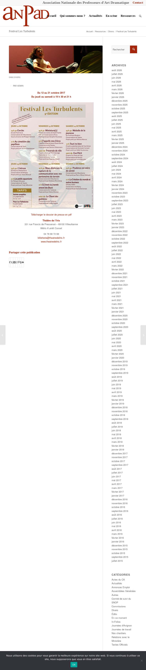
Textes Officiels (120, 644)
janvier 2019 (118, 403)
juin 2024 (116, 169)
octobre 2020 (118, 323)
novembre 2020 (119, 319)
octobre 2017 (118, 461)
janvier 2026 (118, 97)
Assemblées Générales (124, 591)
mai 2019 (116, 388)
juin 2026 (116, 77)
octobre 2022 (118, 238)
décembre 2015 (119, 545)
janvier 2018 (118, 449)
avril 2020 (117, 346)
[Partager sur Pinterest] (19, 262)
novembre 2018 (119, 411)
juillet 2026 (117, 74)
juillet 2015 (117, 560)
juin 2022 (116, 254)
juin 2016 (116, 522)
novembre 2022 (119, 235)
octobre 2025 (118, 108)
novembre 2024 (119, 150)
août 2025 (117, 116)
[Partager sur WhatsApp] (16, 262)
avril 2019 (117, 392)
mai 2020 (116, 342)
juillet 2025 (117, 119)
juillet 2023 (117, 204)
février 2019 (118, 399)
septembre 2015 (120, 557)
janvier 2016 (118, 541)
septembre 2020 (120, 327)
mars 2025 (117, 135)
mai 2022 (116, 258)
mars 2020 (117, 350)
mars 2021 (117, 304)
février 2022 (118, 269)
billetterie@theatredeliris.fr (51, 237)
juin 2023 (116, 208)
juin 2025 (116, 123)
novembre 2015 (119, 549)
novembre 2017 (119, 457)
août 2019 (117, 376)
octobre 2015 (118, 553)
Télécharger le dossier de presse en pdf (51, 214)
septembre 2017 (120, 464)
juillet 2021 (117, 288)
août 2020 (117, 330)
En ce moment (119, 617)
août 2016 (117, 514)
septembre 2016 (120, 511)
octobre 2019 (118, 369)
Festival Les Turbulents (22, 31)
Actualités (117, 583)
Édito (114, 614)
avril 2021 (117, 300)
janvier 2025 (118, 143)
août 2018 (117, 422)
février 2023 (118, 223)
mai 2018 (116, 434)
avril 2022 (117, 261)
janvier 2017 (118, 495)
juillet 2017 (117, 472)
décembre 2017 (119, 453)
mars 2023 (117, 219)
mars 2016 (117, 533)
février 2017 (118, 491)
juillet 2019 (117, 380)
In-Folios (116, 621)
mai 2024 (116, 173)
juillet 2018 (117, 426)
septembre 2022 (120, 242)
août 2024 (117, 162)
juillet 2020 (117, 334)
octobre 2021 (118, 280)
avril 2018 (117, 438)
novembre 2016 (119, 503)
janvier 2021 (118, 311)
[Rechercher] (140, 16)
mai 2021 (116, 296)
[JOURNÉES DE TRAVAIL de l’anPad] (143, 335)
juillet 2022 (117, 250)
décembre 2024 (119, 146)
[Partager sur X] (12, 262)
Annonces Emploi (121, 587)
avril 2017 (117, 484)
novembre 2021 (119, 277)
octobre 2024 (118, 154)
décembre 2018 (119, 407)
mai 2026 (116, 81)
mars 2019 (117, 396)
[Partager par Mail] (23, 262)
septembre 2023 (120, 200)
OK (74, 664)
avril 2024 (117, 177)
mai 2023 (116, 212)
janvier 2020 (118, 357)
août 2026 (117, 70)
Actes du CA (118, 579)
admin (20, 85)
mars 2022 (117, 265)
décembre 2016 (119, 499)
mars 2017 (117, 488)
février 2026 (118, 93)
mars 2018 (117, 441)
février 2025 (118, 139)
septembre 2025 (120, 112)
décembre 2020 (119, 315)
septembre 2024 (120, 158)
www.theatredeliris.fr (51, 241)
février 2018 (118, 445)
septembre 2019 (120, 372)
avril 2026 (117, 85)
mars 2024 (117, 181)
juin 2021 (116, 292)
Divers (17, 77)
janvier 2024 (118, 189)
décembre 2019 (119, 361)
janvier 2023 (118, 227)
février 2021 (118, 307)
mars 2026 (117, 89)
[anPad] (26, 16)
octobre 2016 (118, 507)
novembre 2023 (119, 192)
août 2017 (117, 468)
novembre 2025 (119, 104)
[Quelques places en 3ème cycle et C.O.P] (3, 335)
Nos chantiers (119, 633)
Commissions (119, 606)
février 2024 (118, 185)
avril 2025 (117, 131)
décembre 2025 (119, 100)
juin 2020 (116, 338)
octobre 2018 (118, 415)
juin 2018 (116, 430)
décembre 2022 (119, 231)
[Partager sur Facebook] (9, 262)
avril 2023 (117, 215)
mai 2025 (116, 127)
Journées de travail (121, 629)
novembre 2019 (119, 365)
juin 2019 (116, 384)
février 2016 (118, 537)
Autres (115, 595)
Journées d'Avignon (122, 625)
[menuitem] (137, 3)
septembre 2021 (120, 284)
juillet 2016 (117, 518)
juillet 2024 (117, 166)
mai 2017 (116, 480)
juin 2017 (116, 476)
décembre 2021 (119, 273)
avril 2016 (117, 530)
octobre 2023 (118, 196)
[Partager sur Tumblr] (20, 262)
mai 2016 (116, 526)
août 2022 (117, 246)
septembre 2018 (120, 419)
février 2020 (118, 353)
